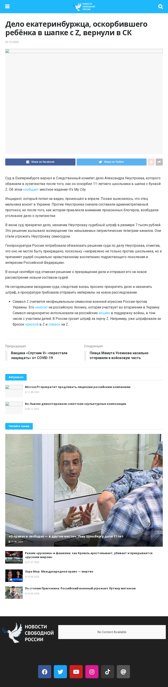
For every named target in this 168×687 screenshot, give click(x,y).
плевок (54, 324)
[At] (123, 671)
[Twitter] (60, 671)
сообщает (31, 189)
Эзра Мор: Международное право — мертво (59, 571)
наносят (41, 307)
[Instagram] (91, 671)
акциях (104, 313)
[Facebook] (44, 671)
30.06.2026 (33, 577)
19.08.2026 (16, 542)
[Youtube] (76, 671)
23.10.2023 (12, 42)
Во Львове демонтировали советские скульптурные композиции (75, 404)
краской (31, 324)
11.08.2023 (33, 392)
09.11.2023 (33, 409)
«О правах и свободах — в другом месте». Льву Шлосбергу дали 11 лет (66, 536)
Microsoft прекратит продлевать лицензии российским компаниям (77, 387)
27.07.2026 (33, 562)
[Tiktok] (107, 671)
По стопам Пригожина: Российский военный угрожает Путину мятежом (80, 588)
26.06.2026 (33, 593)
